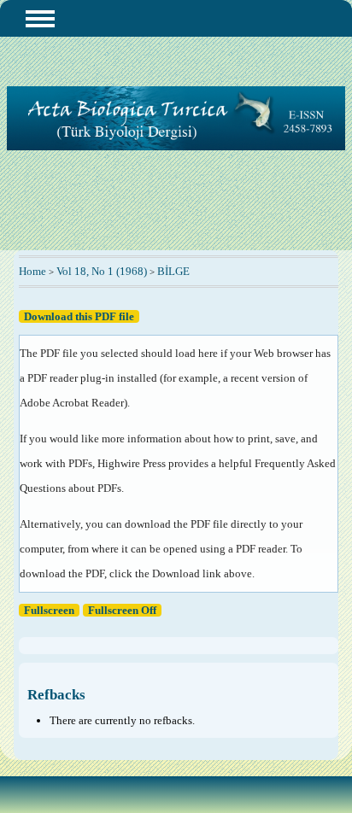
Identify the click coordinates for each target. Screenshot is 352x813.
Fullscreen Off (122, 610)
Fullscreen (49, 610)
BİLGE (173, 271)
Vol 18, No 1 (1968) (101, 271)
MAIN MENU (40, 18)
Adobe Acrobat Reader (72, 402)
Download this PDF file (79, 316)
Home (32, 271)
